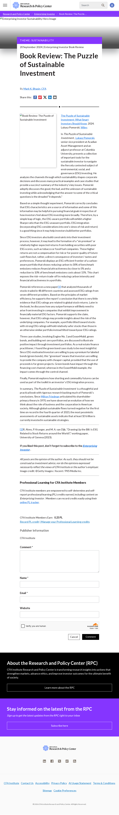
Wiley (84, 127)
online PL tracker (29, 502)
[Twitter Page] (59, 761)
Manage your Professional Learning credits (65, 521)
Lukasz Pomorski (84, 137)
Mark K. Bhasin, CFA (34, 88)
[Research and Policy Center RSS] (74, 761)
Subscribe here (59, 725)
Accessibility (42, 783)
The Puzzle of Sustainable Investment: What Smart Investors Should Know (75, 119)
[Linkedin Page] (44, 761)
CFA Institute (11, 783)
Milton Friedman (50, 396)
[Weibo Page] (67, 761)
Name (23, 577)
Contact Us (27, 783)
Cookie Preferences (65, 790)
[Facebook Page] (52, 761)
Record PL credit (29, 521)
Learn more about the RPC (60, 687)
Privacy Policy (59, 783)
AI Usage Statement (80, 783)
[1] (59, 286)
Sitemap (47, 790)
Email (23, 593)
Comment (25, 547)
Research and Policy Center (16, 13)
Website (25, 608)
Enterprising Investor (44, 13)
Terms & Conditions (104, 783)
